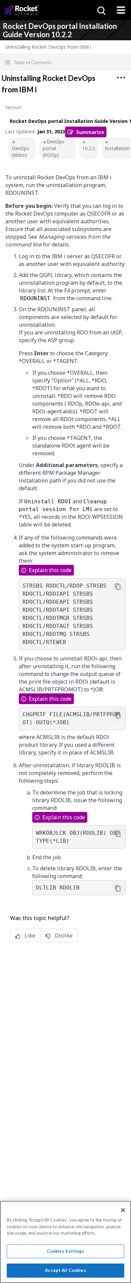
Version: (13, 107)
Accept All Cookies (65, 1270)
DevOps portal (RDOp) (53, 148)
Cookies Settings (65, 1251)
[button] (65, 62)
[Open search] (100, 10)
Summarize (90, 132)
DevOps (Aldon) (20, 151)
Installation (117, 148)
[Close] (123, 1210)
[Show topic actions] (121, 77)
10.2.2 (88, 148)
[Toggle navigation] (121, 10)
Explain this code (50, 570)
